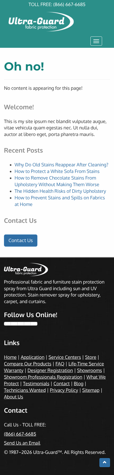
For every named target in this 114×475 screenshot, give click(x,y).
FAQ (59, 364)
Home (10, 357)
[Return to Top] (104, 462)
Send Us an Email (22, 443)
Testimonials (36, 384)
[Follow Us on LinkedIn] (33, 324)
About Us (13, 397)
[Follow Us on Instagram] (20, 324)
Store (90, 357)
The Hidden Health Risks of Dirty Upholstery (60, 191)
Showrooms (89, 370)
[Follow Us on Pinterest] (27, 324)
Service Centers (65, 357)
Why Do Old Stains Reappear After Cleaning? (61, 165)
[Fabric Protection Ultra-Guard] (57, 16)
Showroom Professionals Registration (43, 377)
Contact (62, 384)
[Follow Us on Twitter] (14, 324)
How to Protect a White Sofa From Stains (57, 171)
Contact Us (20, 240)
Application (32, 357)
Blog (78, 384)
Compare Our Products (27, 364)
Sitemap (90, 390)
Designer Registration (50, 370)
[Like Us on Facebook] (7, 324)
